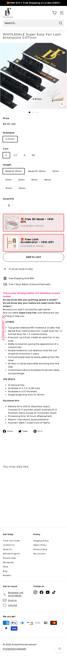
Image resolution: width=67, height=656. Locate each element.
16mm (22, 188)
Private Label (9, 558)
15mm (8, 188)
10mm (55, 171)
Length (7, 164)
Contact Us (8, 545)
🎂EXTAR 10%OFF (3, 331)
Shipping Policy (41, 540)
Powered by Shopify (14, 648)
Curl (5, 148)
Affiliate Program (11, 553)
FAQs (5, 566)
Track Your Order (11, 540)
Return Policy (40, 545)
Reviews (7, 575)
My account (39, 553)
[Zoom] (62, 104)
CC (15, 155)
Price (6, 118)
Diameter (9, 132)
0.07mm (10, 139)
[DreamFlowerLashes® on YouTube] (47, 592)
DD (33, 155)
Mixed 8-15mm (13, 171)
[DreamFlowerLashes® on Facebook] (41, 592)
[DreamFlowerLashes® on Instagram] (35, 592)
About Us (7, 549)
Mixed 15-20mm (37, 171)
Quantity (8, 198)
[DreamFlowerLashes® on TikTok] (54, 592)
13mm (34, 179)
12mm (21, 179)
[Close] (3, 316)
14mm (47, 179)
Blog (5, 571)
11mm (8, 179)
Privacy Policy (40, 549)
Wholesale (8, 562)
